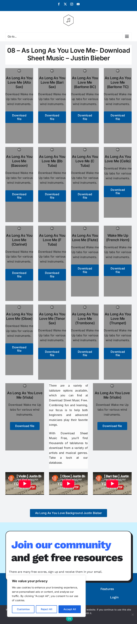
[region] (46, 596)
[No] (132, 614)
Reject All (46, 609)
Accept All (70, 609)
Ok (69, 618)
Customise (23, 609)
